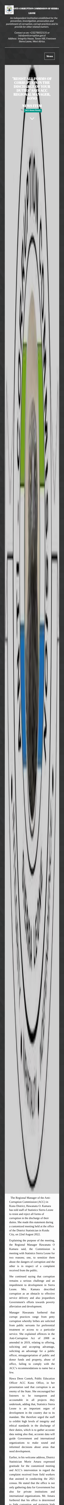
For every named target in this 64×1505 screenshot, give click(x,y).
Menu (50, 57)
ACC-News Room (33, 110)
